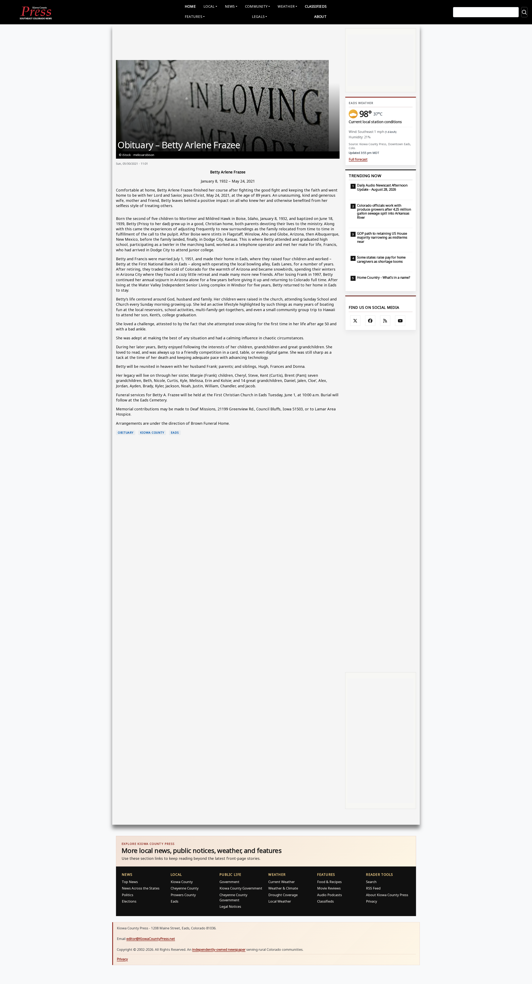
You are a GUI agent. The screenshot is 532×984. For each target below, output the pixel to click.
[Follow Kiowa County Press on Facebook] (370, 320)
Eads (175, 432)
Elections (129, 901)
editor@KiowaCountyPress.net (150, 938)
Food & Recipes (329, 881)
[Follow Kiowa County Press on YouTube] (400, 320)
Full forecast (358, 159)
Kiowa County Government (240, 888)
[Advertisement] (380, 501)
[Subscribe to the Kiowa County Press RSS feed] (385, 320)
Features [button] (193, 16)
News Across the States (140, 888)
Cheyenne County (184, 888)
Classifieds (315, 6)
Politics (127, 894)
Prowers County (183, 894)
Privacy (371, 901)
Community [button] (256, 6)
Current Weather (281, 881)
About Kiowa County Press (387, 894)
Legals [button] (258, 16)
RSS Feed (373, 888)
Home (190, 6)
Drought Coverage (283, 894)
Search (371, 881)
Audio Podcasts (329, 894)
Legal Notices (230, 906)
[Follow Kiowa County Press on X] (355, 320)
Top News (130, 881)
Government (229, 881)
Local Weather (279, 901)
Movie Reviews (329, 888)
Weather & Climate (283, 888)
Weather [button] (286, 6)
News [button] (230, 6)
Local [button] (208, 6)
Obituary (125, 432)
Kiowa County (152, 432)
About (320, 16)
